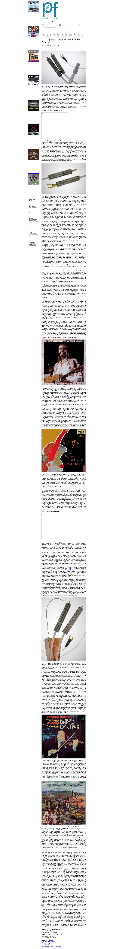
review (70, 568)
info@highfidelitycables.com (48, 943)
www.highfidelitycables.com (48, 941)
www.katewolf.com (67, 396)
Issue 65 (48, 86)
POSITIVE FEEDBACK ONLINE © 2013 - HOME (51, 946)
